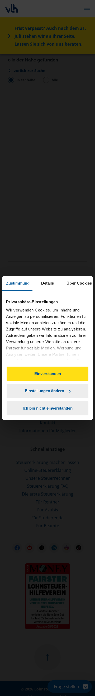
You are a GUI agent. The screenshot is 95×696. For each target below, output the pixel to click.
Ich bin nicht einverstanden (48, 408)
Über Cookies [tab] (79, 283)
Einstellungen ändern (44, 390)
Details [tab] (47, 283)
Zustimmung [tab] (18, 283)
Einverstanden (47, 373)
